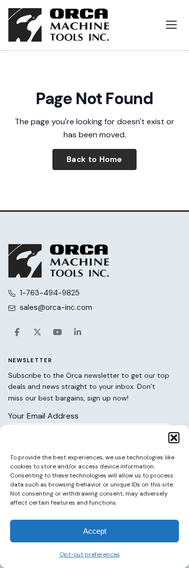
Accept (94, 531)
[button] (174, 438)
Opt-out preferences (89, 554)
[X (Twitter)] (37, 332)
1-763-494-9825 (50, 293)
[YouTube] (57, 332)
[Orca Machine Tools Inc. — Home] (58, 25)
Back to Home (94, 159)
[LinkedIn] (78, 332)
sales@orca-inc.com (56, 307)
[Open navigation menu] (171, 25)
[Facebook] (17, 332)
